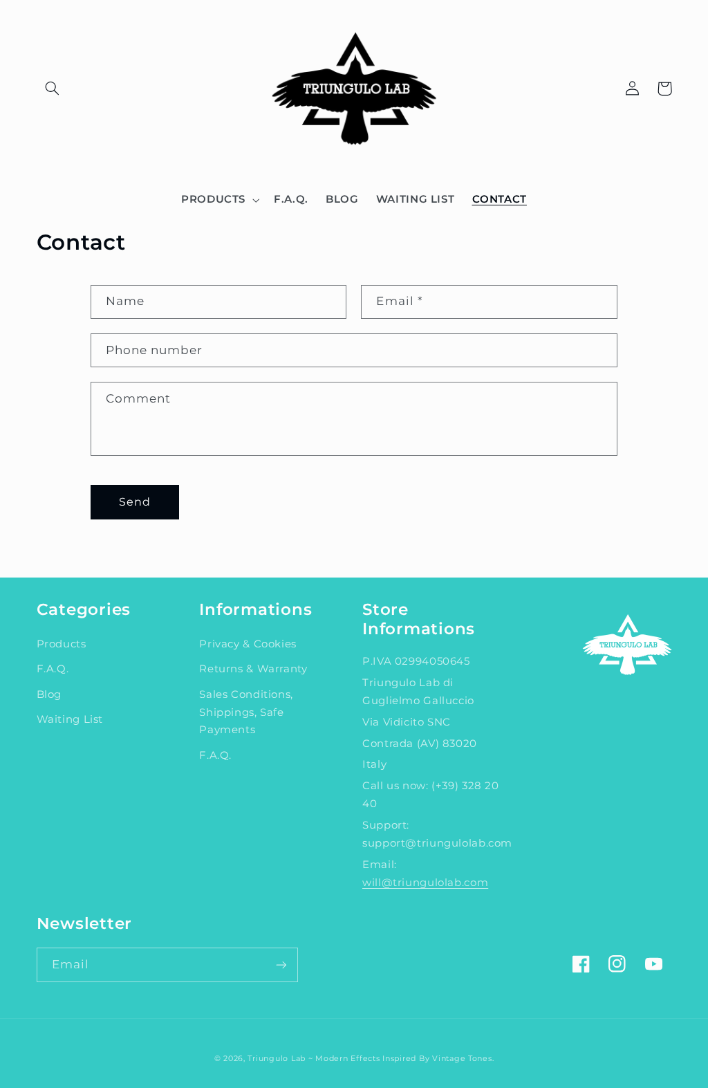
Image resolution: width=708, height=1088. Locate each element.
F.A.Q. (53, 669)
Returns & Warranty (253, 669)
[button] (52, 88)
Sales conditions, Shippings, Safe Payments (246, 712)
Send (135, 501)
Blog (49, 694)
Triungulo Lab (277, 1058)
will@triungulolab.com (425, 882)
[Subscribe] (281, 964)
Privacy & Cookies (248, 644)
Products (61, 644)
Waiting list (70, 719)
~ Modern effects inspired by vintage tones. (401, 1058)
